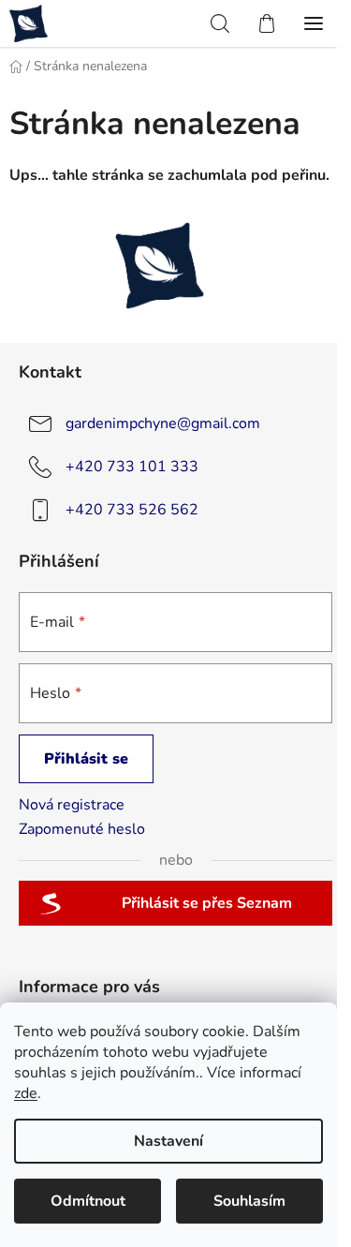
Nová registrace (71, 804)
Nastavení (168, 1141)
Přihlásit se (86, 759)
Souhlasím (249, 1201)
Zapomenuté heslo (82, 829)
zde (25, 1093)
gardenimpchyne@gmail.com (163, 423)
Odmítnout (88, 1201)
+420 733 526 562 (132, 509)
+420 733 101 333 (132, 466)
